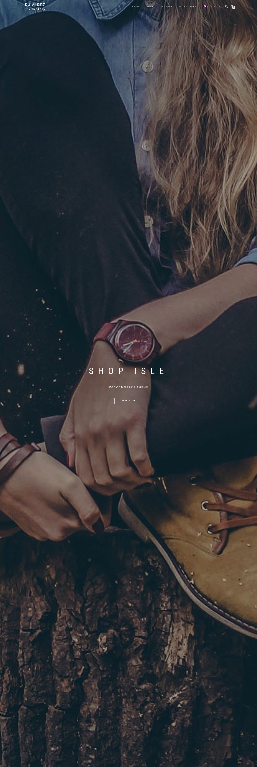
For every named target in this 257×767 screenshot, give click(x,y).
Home (136, 6)
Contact (166, 6)
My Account (188, 6)
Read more (129, 401)
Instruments (36, 9)
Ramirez (35, 5)
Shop (150, 6)
